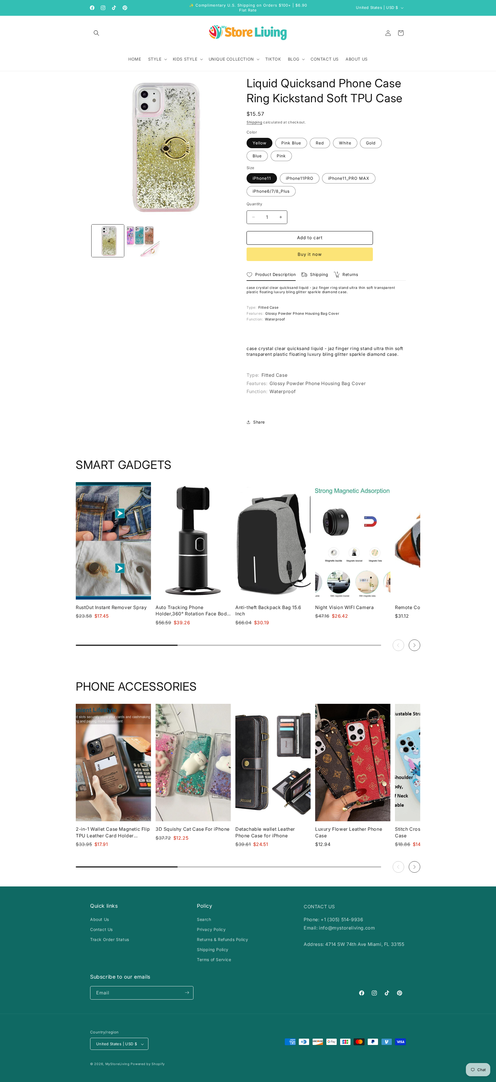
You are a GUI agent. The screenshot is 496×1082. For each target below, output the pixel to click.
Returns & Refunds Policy (222, 939)
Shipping (254, 122)
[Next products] (414, 645)
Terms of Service (214, 959)
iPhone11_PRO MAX (348, 178)
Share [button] (259, 422)
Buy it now (310, 254)
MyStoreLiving (117, 1064)
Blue (257, 155)
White (345, 142)
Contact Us (101, 929)
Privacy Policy (211, 929)
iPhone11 (262, 178)
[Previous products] (398, 645)
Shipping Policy (212, 949)
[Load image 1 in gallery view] (108, 241)
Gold (371, 142)
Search (204, 919)
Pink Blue (291, 142)
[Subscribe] (187, 992)
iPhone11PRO (299, 178)
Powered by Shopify (148, 1064)
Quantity (254, 204)
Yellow (259, 142)
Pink (281, 155)
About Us (99, 919)
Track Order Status (109, 939)
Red (320, 142)
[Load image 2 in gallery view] (143, 241)
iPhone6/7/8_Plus (271, 191)
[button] (96, 33)
